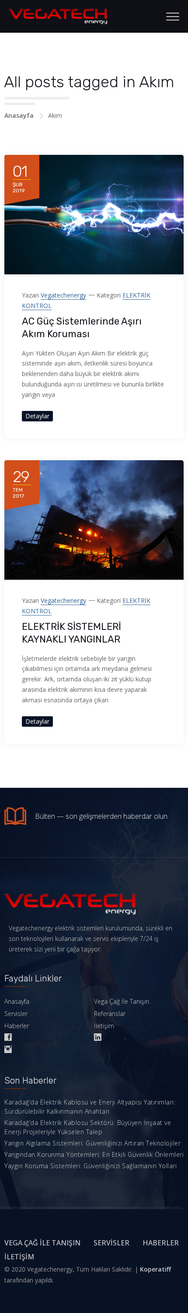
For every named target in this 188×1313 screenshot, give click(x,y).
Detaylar (37, 416)
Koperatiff (155, 1269)
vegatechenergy (63, 295)
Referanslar (109, 1013)
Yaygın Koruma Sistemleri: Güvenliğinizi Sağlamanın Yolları (90, 1166)
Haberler (16, 1026)
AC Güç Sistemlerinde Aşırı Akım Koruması (82, 327)
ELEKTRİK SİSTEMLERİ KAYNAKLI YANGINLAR (71, 633)
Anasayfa (19, 115)
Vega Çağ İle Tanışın (121, 1001)
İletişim (104, 1026)
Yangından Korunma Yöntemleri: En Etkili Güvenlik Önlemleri (94, 1154)
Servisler (16, 1013)
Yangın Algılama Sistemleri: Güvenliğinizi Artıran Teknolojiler (92, 1143)
